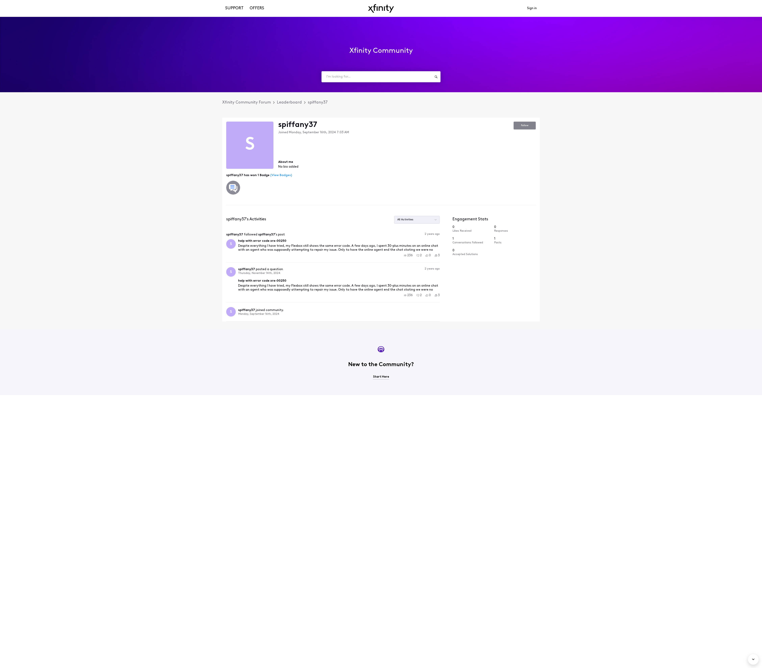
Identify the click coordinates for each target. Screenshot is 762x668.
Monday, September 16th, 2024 (258, 314)
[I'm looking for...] (436, 77)
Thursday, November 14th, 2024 (259, 273)
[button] (408, 255)
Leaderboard (289, 103)
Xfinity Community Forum (246, 103)
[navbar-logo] (381, 8)
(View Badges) (280, 175)
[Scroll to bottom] (753, 659)
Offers (257, 8)
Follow (524, 125)
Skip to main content (17, 2)
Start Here (381, 376)
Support (234, 8)
